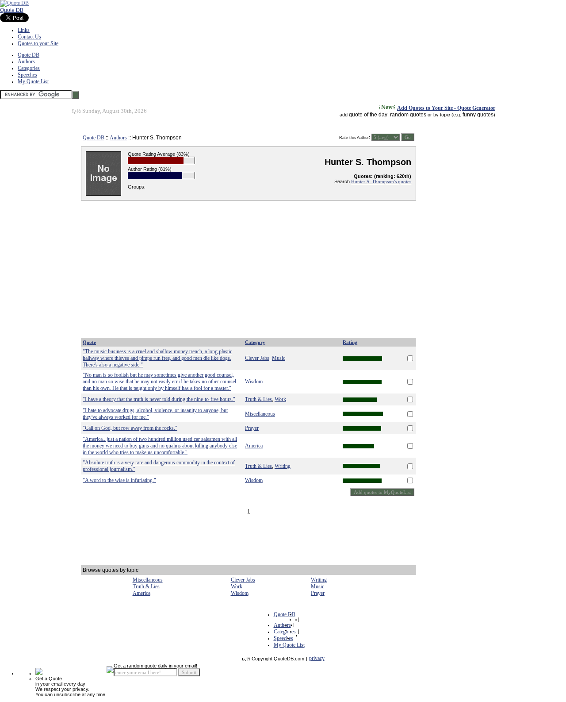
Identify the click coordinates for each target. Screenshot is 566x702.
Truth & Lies (258, 399)
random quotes (408, 115)
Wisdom (254, 381)
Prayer (252, 428)
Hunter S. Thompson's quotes (381, 181)
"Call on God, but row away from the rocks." (130, 428)
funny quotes (478, 115)
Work (280, 399)
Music (278, 358)
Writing (283, 466)
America (254, 446)
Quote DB (11, 10)
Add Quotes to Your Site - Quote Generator (446, 108)
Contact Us (29, 37)
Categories (29, 68)
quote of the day (368, 115)
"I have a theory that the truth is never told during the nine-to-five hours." (159, 399)
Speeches (27, 75)
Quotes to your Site (38, 43)
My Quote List (33, 81)
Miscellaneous (260, 414)
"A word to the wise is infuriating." (119, 480)
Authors (26, 61)
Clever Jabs (257, 358)
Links (24, 30)
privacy (317, 658)
